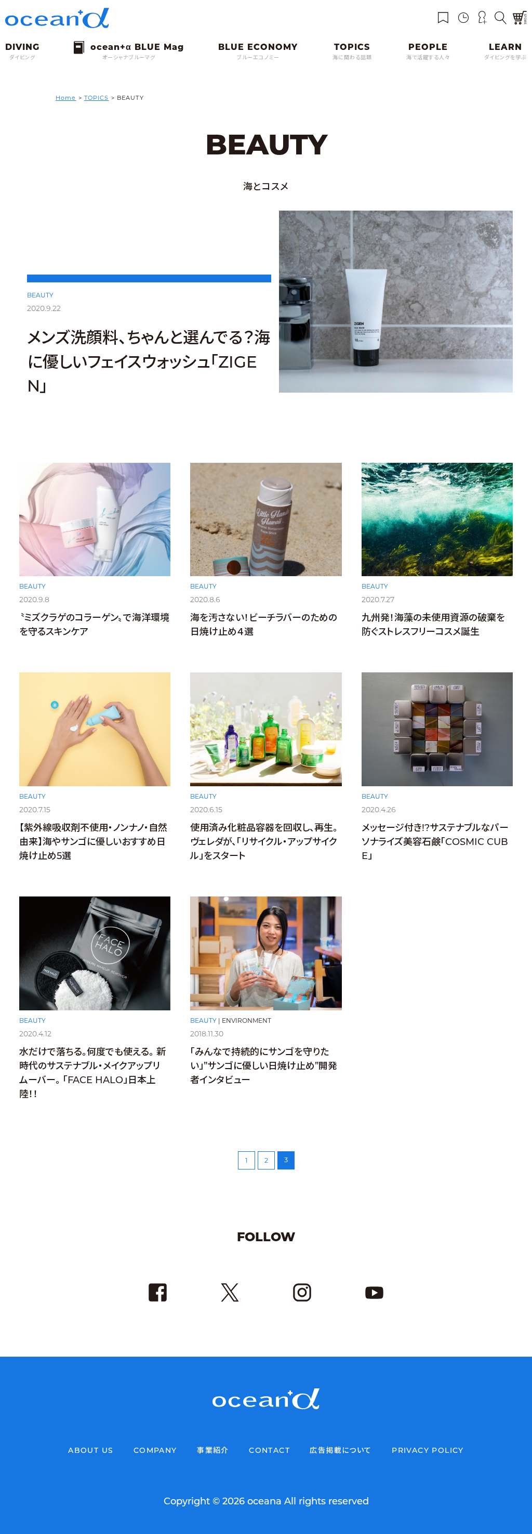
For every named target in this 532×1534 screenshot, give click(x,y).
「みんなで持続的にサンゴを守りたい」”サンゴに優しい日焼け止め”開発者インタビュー (263, 1066)
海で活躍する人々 (428, 57)
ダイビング (22, 57)
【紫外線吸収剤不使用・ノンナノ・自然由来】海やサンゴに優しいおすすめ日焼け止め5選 (93, 842)
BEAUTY (40, 295)
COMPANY (155, 1450)
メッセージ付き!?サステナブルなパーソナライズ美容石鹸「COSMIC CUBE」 (435, 842)
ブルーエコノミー (258, 57)
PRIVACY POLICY (428, 1450)
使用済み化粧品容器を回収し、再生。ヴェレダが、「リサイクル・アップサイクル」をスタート (264, 842)
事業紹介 (213, 1450)
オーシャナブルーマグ (128, 57)
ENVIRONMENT (246, 1020)
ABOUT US (90, 1450)
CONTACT (269, 1450)
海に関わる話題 (352, 57)
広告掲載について (340, 1450)
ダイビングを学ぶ (505, 57)
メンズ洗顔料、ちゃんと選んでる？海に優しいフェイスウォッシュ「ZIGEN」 (148, 362)
